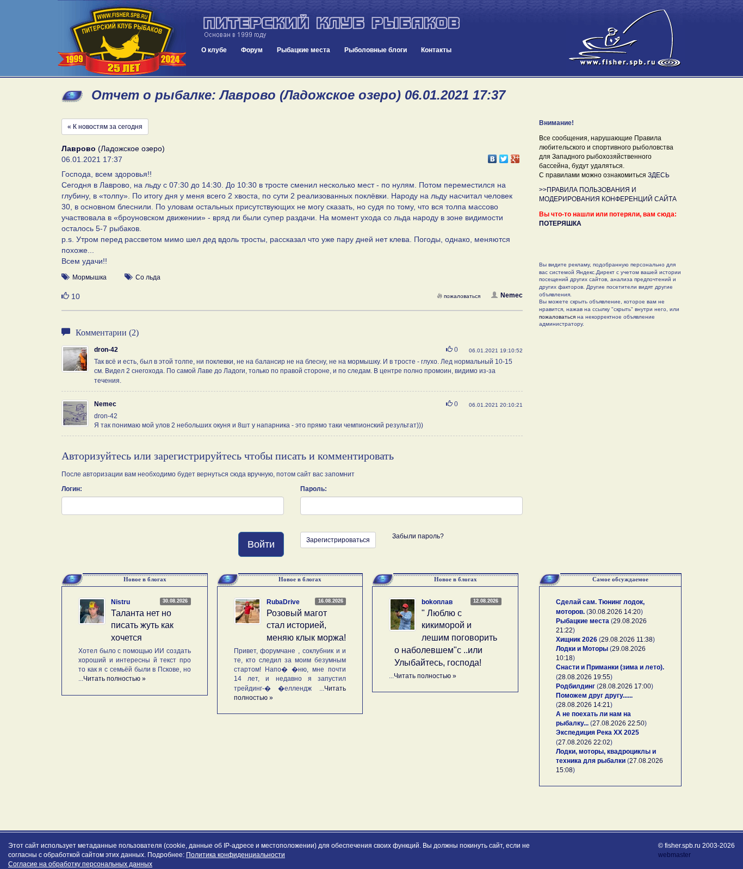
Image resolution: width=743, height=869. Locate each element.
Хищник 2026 (576, 639)
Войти (261, 544)
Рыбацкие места (303, 50)
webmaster (674, 855)
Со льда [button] (147, 277)
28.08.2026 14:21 (584, 705)
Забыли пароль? (418, 536)
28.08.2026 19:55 (584, 677)
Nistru (120, 602)
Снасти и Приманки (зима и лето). (610, 667)
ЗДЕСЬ (659, 175)
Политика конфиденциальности (235, 855)
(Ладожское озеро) (113, 148)
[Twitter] (504, 156)
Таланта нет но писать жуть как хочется (142, 626)
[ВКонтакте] (492, 156)
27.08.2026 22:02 (584, 742)
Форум (252, 50)
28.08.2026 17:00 (625, 686)
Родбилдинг (575, 686)
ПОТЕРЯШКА (560, 223)
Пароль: (313, 489)
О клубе (214, 50)
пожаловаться (462, 296)
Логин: (71, 489)
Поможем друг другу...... (594, 695)
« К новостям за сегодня (105, 127)
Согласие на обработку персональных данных (80, 864)
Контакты (436, 50)
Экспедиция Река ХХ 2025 (597, 732)
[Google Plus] (515, 156)
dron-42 (106, 349)
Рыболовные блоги (375, 50)
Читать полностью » (114, 678)
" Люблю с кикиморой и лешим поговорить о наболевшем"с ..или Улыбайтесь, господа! (445, 638)
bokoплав (437, 602)
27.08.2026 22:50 (618, 723)
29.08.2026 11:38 (627, 639)
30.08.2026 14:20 (615, 612)
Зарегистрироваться (338, 540)
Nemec (511, 295)
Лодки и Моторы (582, 649)
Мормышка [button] (89, 277)
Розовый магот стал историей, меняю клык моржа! (306, 626)
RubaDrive (283, 602)
